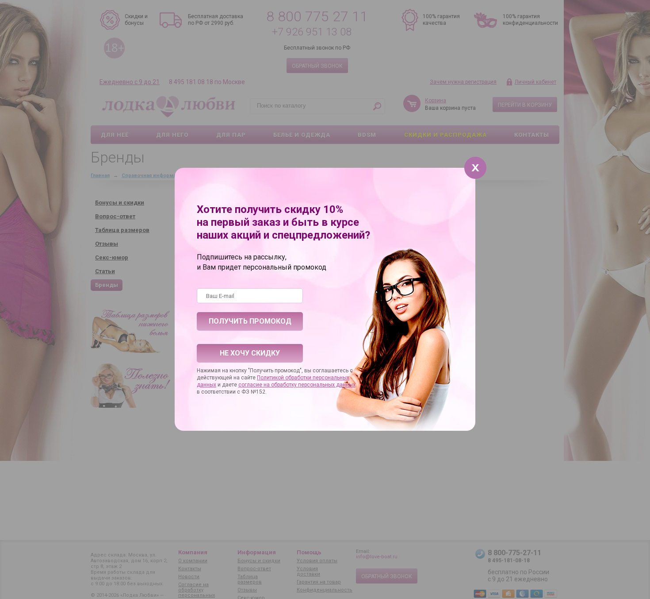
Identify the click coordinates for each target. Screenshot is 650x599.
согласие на (254, 385)
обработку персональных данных (313, 385)
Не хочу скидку (250, 353)
